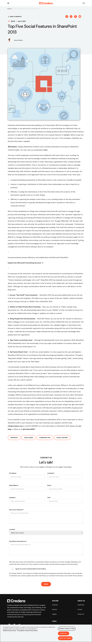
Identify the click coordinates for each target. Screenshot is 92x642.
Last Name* (50, 473)
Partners (54, 609)
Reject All (63, 633)
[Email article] (79, 16)
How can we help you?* (16, 509)
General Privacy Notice (9, 630)
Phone (49, 485)
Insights (9, 8)
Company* (12, 497)
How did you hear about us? (17, 541)
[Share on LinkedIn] (66, 16)
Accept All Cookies (65, 638)
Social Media (28, 437)
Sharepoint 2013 (44, 437)
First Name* (12, 473)
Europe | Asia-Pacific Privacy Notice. (71, 576)
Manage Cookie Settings (66, 628)
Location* (12, 529)
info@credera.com (15, 426)
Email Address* (14, 485)
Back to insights (16, 16)
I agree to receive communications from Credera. (30, 569)
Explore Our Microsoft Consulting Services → (25, 263)
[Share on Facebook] (75, 16)
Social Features (62, 437)
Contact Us (81, 614)
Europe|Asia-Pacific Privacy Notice (27, 630)
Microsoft (14, 437)
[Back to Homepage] (46, 3)
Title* (49, 497)
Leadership (81, 605)
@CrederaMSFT (29, 429)
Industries (55, 605)
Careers (80, 609)
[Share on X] (71, 16)
